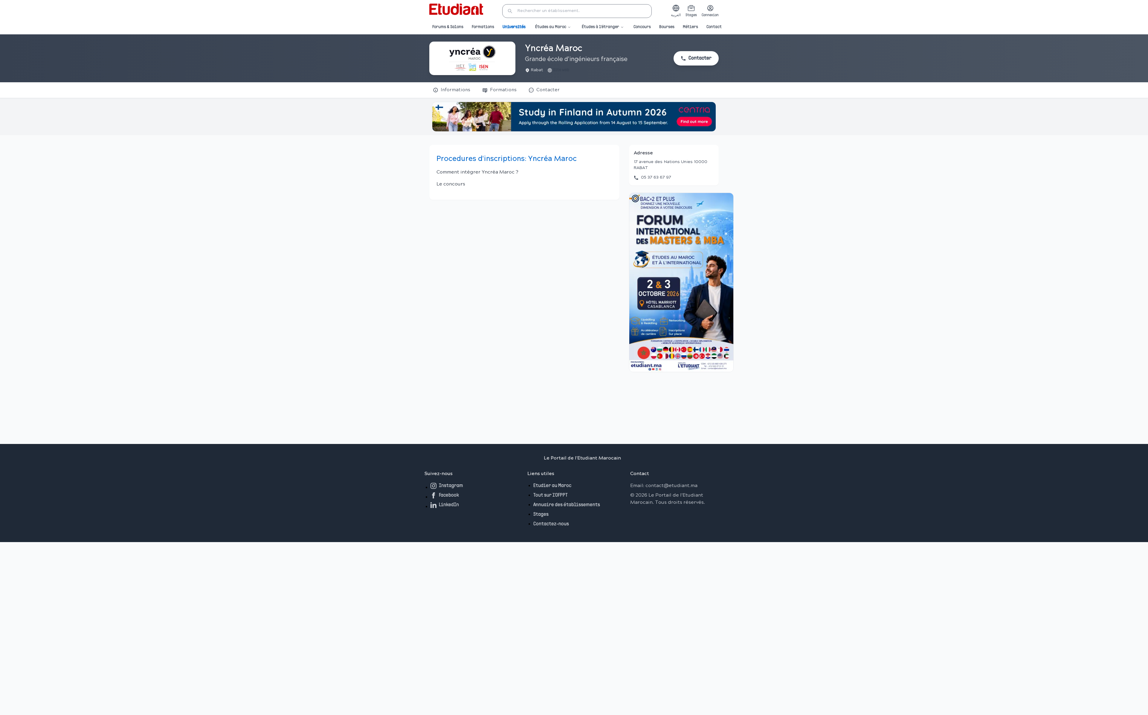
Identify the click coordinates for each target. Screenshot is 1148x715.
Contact (714, 27)
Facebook (449, 495)
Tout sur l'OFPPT (550, 495)
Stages (541, 514)
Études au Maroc (550, 27)
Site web (561, 70)
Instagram (451, 486)
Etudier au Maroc (552, 486)
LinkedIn (449, 505)
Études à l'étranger (600, 27)
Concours (642, 27)
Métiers (690, 27)
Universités (514, 27)
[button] (577, 11)
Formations (483, 27)
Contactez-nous (551, 524)
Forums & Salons (447, 27)
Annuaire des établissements (566, 505)
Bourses (666, 27)
